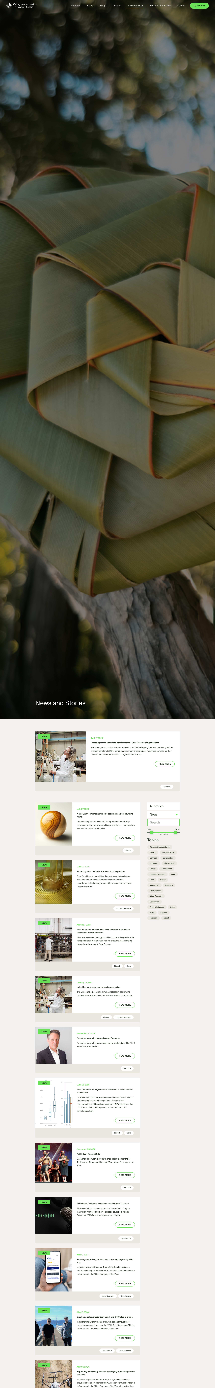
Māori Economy (156, 896)
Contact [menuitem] (181, 5)
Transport (153, 918)
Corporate (167, 786)
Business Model (168, 852)
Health (163, 880)
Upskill (166, 918)
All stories (157, 806)
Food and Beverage (157, 874)
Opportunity (154, 901)
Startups (163, 912)
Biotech (153, 852)
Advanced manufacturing (160, 847)
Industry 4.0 (154, 885)
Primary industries (157, 907)
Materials (169, 885)
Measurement (155, 890)
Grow (152, 880)
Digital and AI (169, 863)
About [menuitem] (90, 5)
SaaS (172, 907)
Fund (173, 874)
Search (201, 5)
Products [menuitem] (75, 5)
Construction (168, 858)
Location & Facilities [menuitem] (160, 5)
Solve (152, 912)
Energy (152, 869)
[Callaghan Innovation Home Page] (21, 5)
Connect (153, 858)
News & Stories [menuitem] (135, 5)
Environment (167, 869)
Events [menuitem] (117, 5)
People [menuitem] (103, 5)
